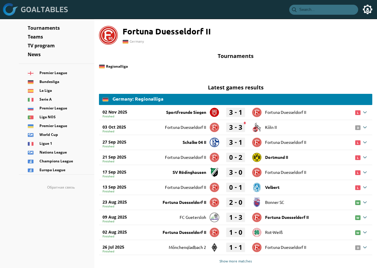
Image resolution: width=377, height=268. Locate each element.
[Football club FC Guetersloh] (214, 215)
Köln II (271, 127)
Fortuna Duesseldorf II (285, 112)
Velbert (272, 187)
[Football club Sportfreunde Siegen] (214, 110)
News (34, 54)
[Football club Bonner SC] (257, 200)
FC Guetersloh (193, 217)
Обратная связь (61, 187)
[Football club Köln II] (257, 125)
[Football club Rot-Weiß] (257, 230)
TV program (41, 45)
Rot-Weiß (274, 232)
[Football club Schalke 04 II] (214, 140)
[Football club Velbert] (257, 185)
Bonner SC (274, 202)
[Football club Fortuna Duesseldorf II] (257, 110)
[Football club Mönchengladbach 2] (214, 245)
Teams (35, 37)
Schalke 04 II (194, 142)
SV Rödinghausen (189, 172)
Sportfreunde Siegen (186, 112)
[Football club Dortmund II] (257, 155)
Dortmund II (276, 157)
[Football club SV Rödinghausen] (214, 170)
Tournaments (44, 28)
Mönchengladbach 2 (187, 247)
